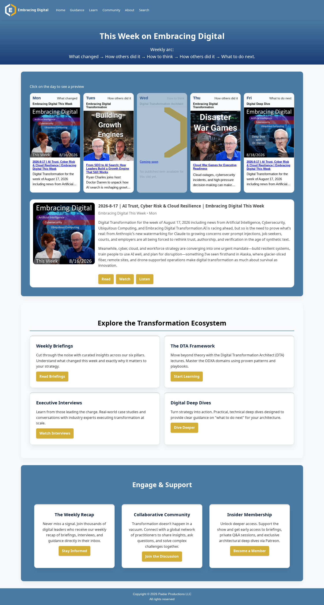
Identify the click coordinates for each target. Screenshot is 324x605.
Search (144, 10)
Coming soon (149, 161)
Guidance (77, 10)
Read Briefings (52, 376)
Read (106, 279)
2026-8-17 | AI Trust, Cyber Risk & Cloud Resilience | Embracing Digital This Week (54, 165)
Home (60, 10)
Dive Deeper (184, 427)
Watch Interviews (54, 433)
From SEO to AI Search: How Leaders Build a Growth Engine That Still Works (107, 168)
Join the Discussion (162, 556)
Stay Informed (74, 550)
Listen (144, 279)
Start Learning (186, 376)
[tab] (55, 143)
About (129, 10)
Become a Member (249, 550)
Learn (93, 10)
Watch (124, 279)
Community (111, 10)
